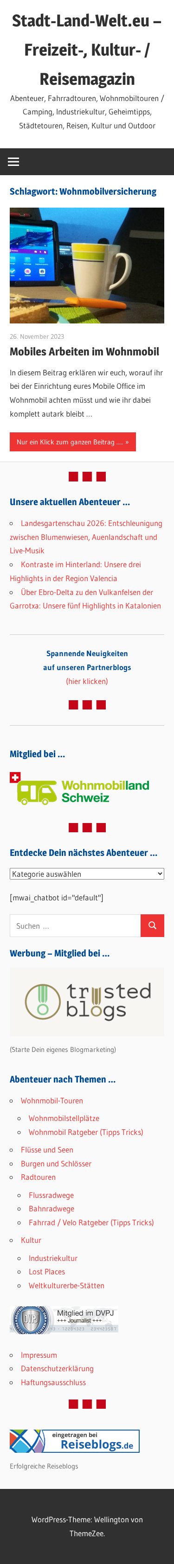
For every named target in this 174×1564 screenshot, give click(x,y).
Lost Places (47, 1271)
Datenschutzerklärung (57, 1368)
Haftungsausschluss (53, 1382)
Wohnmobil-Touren (52, 1100)
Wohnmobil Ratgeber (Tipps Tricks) (86, 1132)
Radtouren (38, 1177)
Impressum (39, 1355)
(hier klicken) (87, 667)
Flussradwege (51, 1195)
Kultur (31, 1240)
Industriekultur (53, 1258)
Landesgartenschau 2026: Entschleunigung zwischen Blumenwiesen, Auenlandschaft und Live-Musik (86, 537)
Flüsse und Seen (47, 1149)
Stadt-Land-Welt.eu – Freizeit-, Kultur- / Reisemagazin (87, 49)
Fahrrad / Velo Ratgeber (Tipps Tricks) (91, 1222)
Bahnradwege (51, 1208)
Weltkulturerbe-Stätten (66, 1285)
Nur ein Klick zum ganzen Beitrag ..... (70, 441)
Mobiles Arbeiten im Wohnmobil (84, 351)
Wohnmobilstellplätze (64, 1118)
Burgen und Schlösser (56, 1163)
